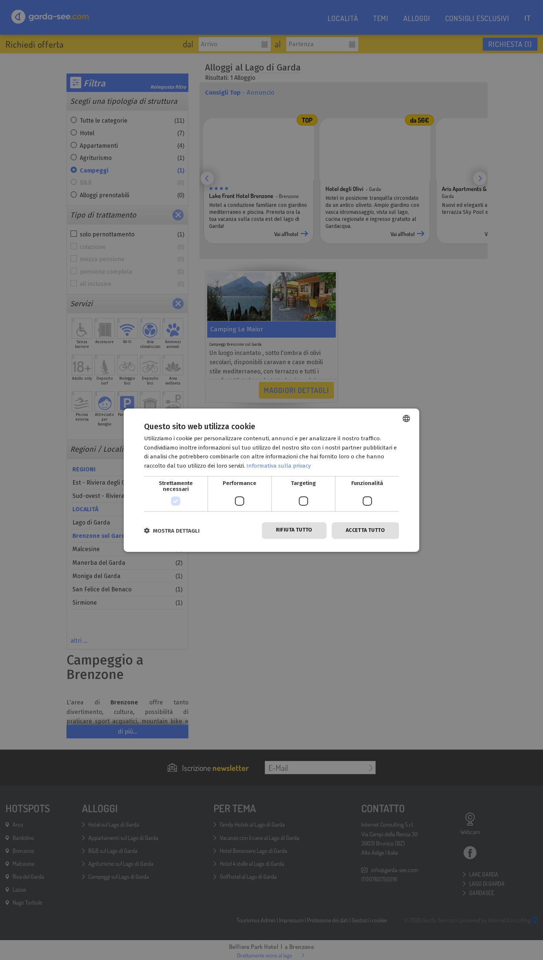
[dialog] (271, 479)
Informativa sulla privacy (278, 465)
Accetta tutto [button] (365, 530)
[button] (171, 530)
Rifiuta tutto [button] (294, 530)
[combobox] (406, 418)
